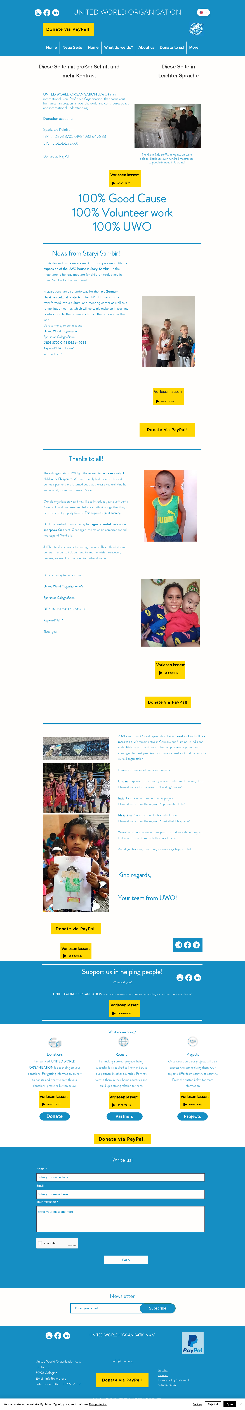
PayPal (64, 156)
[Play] (113, 183)
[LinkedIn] (55, 12)
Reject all (213, 1404)
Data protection (98, 1404)
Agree (230, 1404)
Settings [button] (197, 1404)
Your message (46, 1201)
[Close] (241, 1404)
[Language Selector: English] (203, 12)
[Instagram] (38, 12)
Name (40, 1169)
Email (40, 1185)
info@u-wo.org (122, 1361)
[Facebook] (46, 12)
